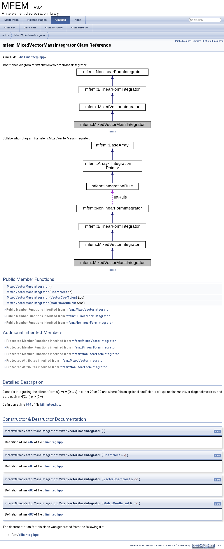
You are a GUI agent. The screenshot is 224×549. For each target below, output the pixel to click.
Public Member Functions (188, 41)
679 (28, 404)
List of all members (213, 41)
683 (30, 466)
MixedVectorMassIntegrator (30, 35)
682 (30, 442)
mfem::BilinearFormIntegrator (88, 316)
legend (112, 131)
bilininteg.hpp (32, 57)
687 (30, 514)
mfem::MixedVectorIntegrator (88, 309)
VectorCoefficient (64, 297)
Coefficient (59, 292)
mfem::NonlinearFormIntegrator (89, 322)
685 (30, 490)
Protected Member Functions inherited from (61, 341)
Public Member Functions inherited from (58, 309)
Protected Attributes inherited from (55, 360)
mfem (5, 35)
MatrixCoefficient (63, 303)
